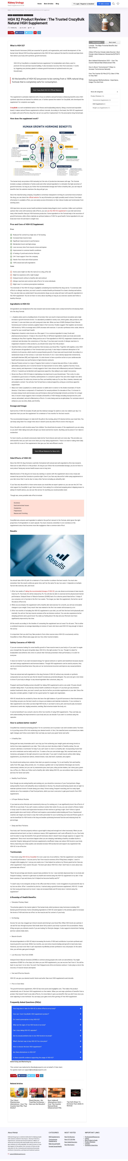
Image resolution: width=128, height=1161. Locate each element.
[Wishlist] (118, 4)
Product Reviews (28, 15)
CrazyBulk (13, 108)
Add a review (105, 4)
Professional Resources (92, 1137)
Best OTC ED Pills (70, 1139)
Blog (57, 4)
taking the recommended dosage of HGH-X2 (40, 591)
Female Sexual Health (55, 1146)
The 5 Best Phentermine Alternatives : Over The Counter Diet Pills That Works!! (18, 1104)
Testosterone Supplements (100, 100)
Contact (87, 1143)
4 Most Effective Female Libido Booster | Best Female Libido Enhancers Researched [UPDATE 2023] (104, 54)
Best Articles (48, 4)
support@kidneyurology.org (17, 1154)
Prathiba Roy (13, 27)
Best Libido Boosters (71, 1142)
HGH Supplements (18, 15)
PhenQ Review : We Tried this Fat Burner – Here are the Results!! (37, 1102)
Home (39, 4)
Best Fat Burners (70, 1137)
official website (34, 197)
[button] (47, 90)
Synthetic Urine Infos (91, 1145)
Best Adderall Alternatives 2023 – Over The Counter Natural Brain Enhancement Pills (55, 1104)
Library (87, 1138)
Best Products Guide (91, 1140)
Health (10, 15)
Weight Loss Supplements (100, 108)
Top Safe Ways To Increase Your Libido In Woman (75, 1104)
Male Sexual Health (54, 1144)
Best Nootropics (69, 1144)
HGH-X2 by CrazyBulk (29, 857)
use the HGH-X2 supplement (56, 211)
